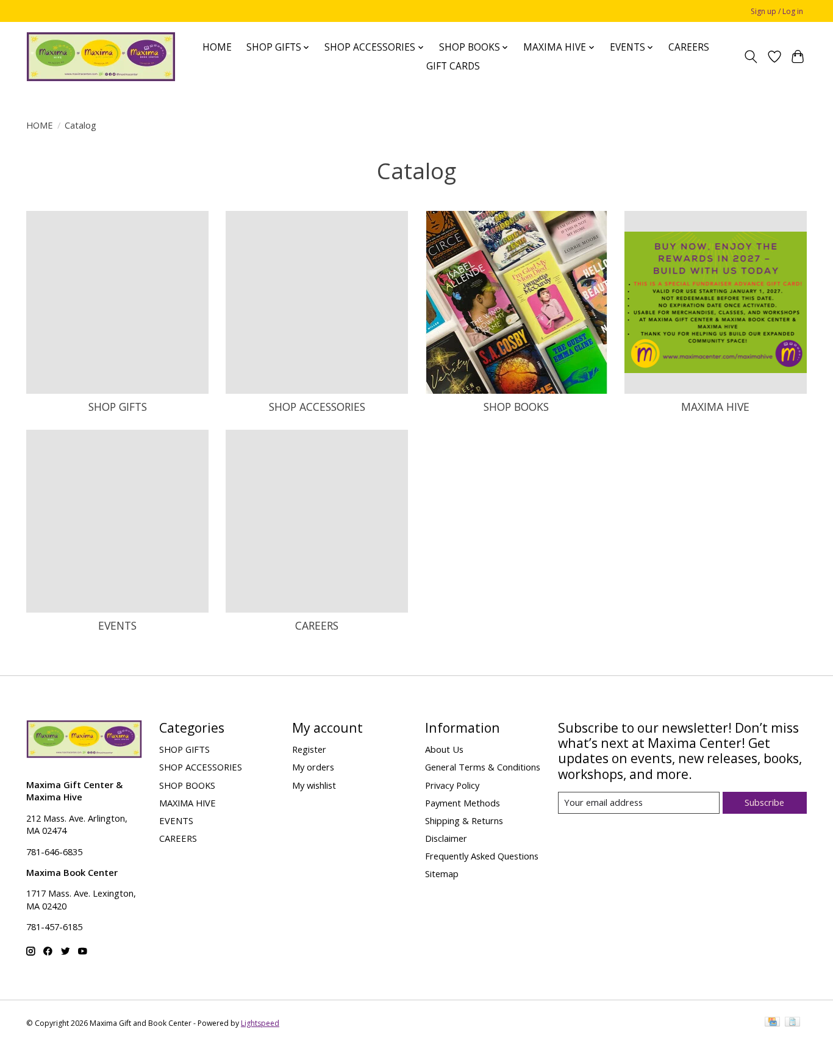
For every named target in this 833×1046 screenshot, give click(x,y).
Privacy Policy (452, 785)
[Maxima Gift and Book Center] (101, 56)
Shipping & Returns (464, 820)
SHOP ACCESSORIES (317, 406)
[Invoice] (792, 1023)
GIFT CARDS (453, 66)
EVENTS (117, 625)
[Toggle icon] (751, 57)
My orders (313, 767)
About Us (444, 749)
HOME (217, 47)
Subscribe (764, 802)
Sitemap (442, 873)
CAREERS (688, 47)
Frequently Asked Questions (481, 856)
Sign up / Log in (777, 11)
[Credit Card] (772, 1023)
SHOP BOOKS (516, 406)
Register (309, 749)
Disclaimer (446, 838)
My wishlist (314, 785)
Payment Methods (462, 803)
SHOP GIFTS (117, 406)
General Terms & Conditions (482, 767)
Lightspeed (260, 1023)
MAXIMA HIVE (715, 406)
